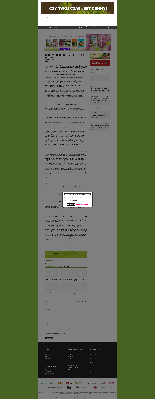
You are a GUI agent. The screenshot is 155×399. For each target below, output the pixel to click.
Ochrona (87, 27)
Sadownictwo (48, 27)
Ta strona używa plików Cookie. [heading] (77, 194)
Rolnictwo (90, 0)
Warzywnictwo (68, 0)
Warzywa (55, 27)
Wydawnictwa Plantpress (60, 0)
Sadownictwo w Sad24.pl (84, 0)
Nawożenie (93, 27)
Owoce (61, 27)
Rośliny (74, 27)
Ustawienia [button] (71, 204)
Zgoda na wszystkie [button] (81, 204)
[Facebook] (109, 1)
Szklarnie (67, 27)
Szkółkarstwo (80, 27)
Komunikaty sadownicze (75, 0)
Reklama (46, 0)
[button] (108, 27)
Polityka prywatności (52, 0)
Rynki (98, 27)
